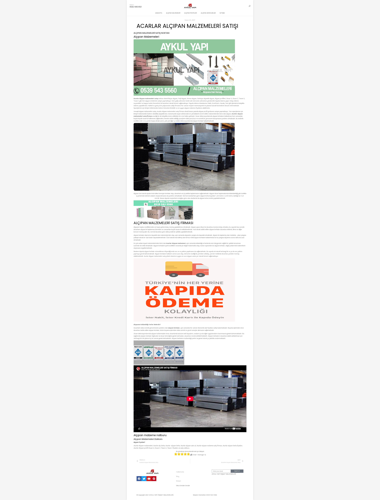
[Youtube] (148, 478)
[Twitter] (144, 478)
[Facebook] (139, 478)
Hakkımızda (180, 472)
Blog (177, 476)
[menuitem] (158, 13)
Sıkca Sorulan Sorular (183, 485)
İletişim (178, 481)
